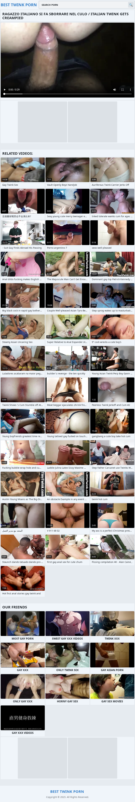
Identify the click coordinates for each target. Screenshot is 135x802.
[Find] (131, 5)
